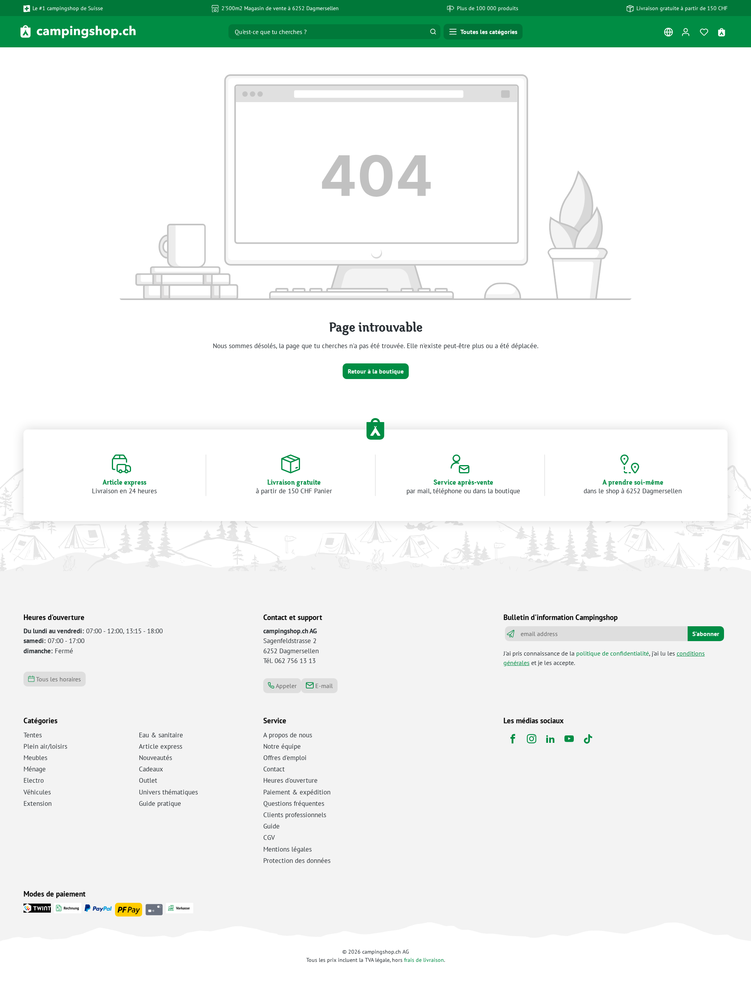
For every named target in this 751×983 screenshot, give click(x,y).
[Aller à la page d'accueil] (78, 31)
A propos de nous (287, 735)
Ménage (34, 769)
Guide (271, 826)
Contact (274, 769)
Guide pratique (160, 803)
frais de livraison (424, 959)
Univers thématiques (168, 792)
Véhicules (37, 792)
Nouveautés (155, 757)
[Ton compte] (685, 32)
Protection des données (297, 860)
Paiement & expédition (297, 792)
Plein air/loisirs (45, 746)
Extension (37, 803)
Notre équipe (282, 746)
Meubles (35, 757)
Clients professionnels (294, 814)
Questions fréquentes (293, 803)
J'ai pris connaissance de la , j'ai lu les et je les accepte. (604, 658)
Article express (160, 746)
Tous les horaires (57, 679)
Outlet (148, 780)
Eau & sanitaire (161, 735)
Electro (33, 780)
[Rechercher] (433, 31)
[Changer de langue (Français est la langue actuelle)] (668, 33)
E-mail (323, 686)
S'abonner (705, 634)
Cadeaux (151, 769)
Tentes (32, 735)
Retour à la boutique (376, 371)
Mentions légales (287, 849)
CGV (269, 837)
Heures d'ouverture (290, 780)
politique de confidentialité (612, 653)
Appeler (285, 686)
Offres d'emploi (285, 757)
